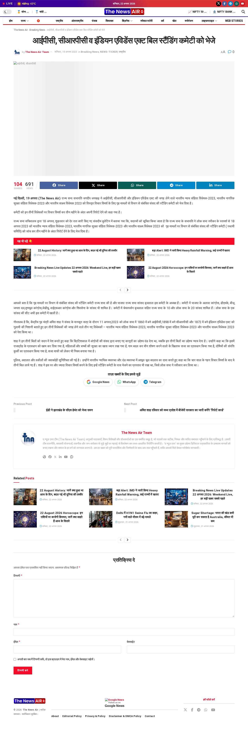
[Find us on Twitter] (218, 3)
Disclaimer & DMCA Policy (125, 716)
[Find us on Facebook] (224, 3)
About (55, 716)
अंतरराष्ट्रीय (77, 20)
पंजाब (94, 20)
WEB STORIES (234, 20)
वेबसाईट (131, 641)
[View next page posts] (127, 290)
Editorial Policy (72, 716)
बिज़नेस (125, 20)
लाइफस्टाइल (208, 20)
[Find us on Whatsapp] (236, 3)
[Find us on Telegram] (230, 3)
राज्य (23, 20)
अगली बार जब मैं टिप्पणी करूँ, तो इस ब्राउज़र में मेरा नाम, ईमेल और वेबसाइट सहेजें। (56, 659)
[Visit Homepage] (124, 12)
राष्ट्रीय (59, 20)
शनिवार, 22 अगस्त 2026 (46, 255)
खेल (174, 20)
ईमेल (17, 642)
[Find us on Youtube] (242, 3)
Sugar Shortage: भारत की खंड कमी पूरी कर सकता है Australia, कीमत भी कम (212, 517)
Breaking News (37, 30)
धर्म (162, 20)
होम (10, 20)
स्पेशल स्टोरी (146, 20)
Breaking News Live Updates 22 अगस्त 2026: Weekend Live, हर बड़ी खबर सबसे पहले (213, 494)
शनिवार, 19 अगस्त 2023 (66, 51)
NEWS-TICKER (109, 51)
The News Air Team (37, 51)
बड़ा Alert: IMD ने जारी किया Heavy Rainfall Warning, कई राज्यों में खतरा (191, 250)
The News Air (21, 30)
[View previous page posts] (120, 290)
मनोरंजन (189, 20)
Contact (150, 716)
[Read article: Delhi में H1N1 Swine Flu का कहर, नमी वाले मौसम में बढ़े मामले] (100, 519)
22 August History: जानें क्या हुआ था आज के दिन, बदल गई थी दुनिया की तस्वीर (77, 250)
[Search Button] (243, 12)
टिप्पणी (18, 575)
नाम (17, 624)
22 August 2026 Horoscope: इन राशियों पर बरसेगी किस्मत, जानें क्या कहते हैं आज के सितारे (61, 517)
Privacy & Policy (95, 716)
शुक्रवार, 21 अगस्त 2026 (127, 522)
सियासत (109, 20)
